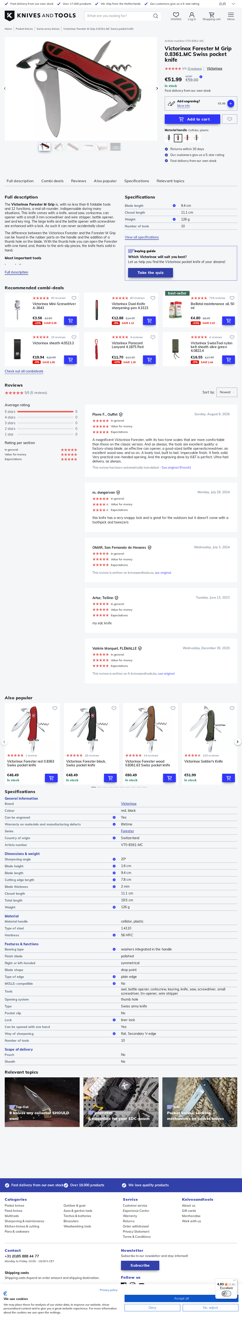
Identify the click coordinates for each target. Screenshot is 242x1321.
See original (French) (176, 467)
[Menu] (234, 1281)
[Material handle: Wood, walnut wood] (196, 138)
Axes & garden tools (78, 1211)
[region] (81, 96)
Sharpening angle (18, 859)
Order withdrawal (136, 1226)
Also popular (105, 180)
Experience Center (136, 1211)
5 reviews (194, 68)
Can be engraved (17, 817)
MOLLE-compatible (19, 983)
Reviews (78, 180)
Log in (192, 19)
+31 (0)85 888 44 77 (22, 1256)
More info (183, 106)
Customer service (135, 1205)
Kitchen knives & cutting (22, 1226)
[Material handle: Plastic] (187, 138)
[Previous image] (5, 88)
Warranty (130, 1216)
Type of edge (14, 977)
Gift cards (189, 1211)
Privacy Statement (136, 1231)
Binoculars (71, 1221)
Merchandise (191, 1216)
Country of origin (17, 838)
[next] (229, 741)
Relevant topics (171, 180)
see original (163, 572)
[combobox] (226, 392)
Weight (130, 219)
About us (188, 1205)
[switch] (226, 1293)
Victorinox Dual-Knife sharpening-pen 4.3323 (130, 306)
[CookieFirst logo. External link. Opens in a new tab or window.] (5, 1293)
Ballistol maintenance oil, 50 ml (212, 306)
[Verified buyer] (120, 414)
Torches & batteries (77, 1216)
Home (8, 28)
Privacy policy (108, 1290)
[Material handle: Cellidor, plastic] (169, 138)
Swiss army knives (48, 28)
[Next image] (157, 88)
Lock (8, 1020)
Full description (20, 180)
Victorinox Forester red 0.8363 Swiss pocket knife (30, 763)
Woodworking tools (77, 1226)
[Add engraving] (230, 103)
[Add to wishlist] (229, 119)
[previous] (12, 741)
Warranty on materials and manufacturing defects (43, 824)
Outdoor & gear (75, 1205)
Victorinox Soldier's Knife (203, 762)
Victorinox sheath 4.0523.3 (53, 343)
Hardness (12, 935)
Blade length (134, 205)
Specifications (136, 180)
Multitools (12, 1216)
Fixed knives (13, 1211)
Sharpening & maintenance (24, 1221)
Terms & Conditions (137, 1237)
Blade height (14, 866)
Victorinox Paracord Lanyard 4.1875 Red (128, 345)
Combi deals (52, 180)
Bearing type (14, 949)
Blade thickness (16, 887)
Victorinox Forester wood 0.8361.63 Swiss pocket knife (147, 763)
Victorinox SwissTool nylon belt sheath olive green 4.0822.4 (211, 347)
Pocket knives (24, 28)
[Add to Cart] (70, 320)
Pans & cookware (17, 1231)
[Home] (40, 14)
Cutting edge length (19, 880)
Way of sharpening (19, 1034)
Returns (128, 1221)
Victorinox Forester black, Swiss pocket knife (86, 763)
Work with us (191, 1221)
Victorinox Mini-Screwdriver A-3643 (54, 306)
